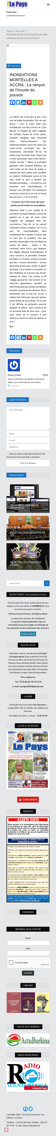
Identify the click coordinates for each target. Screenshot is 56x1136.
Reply (45, 375)
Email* (28, 938)
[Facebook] (12, 102)
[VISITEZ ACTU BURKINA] (28, 1040)
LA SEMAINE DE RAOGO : (16, 15)
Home (9, 31)
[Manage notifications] (6, 1129)
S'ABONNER (29, 799)
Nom (28, 948)
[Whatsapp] (34, 102)
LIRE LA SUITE (28, 634)
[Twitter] (18, 102)
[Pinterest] (29, 102)
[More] (40, 102)
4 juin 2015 (15, 66)
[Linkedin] (23, 102)
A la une (20, 31)
